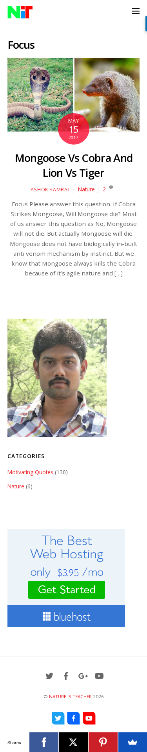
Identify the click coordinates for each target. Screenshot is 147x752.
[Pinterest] (103, 742)
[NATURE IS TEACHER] (20, 14)
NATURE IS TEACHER (70, 696)
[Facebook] (73, 718)
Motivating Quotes (30, 472)
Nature (86, 189)
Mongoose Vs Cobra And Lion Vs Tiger (74, 165)
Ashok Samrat (51, 189)
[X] (73, 742)
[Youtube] (89, 718)
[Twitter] (58, 718)
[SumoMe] (132, 742)
